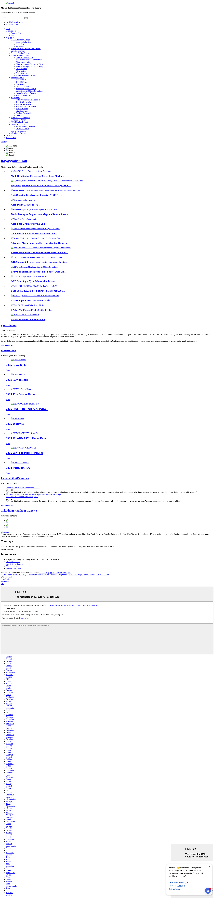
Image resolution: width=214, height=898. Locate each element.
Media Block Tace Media (26, 106)
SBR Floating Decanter (20, 122)
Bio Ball (19, 115)
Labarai (9, 135)
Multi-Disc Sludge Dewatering (25, 575)
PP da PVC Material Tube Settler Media (31, 310)
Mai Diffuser (21, 80)
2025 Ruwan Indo (17, 379)
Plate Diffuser (21, 84)
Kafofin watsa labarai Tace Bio (28, 100)
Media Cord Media (23, 104)
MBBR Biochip (22, 109)
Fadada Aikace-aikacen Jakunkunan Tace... (23, 488)
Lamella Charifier (18, 51)
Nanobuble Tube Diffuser (26, 89)
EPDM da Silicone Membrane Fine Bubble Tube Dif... (38, 271)
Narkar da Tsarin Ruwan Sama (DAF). (26, 49)
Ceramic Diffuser (22, 86)
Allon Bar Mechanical (24, 57)
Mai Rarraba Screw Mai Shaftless (29, 60)
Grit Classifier (21, 69)
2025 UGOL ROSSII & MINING (27, 409)
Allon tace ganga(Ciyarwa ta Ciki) (29, 64)
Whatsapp (5, 581)
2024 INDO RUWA (18, 467)
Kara (8, 370)
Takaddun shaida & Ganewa (19, 510)
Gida (8, 29)
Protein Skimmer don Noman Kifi (28, 319)
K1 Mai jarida (6, 575)
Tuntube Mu (11, 138)
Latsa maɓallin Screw (24, 42)
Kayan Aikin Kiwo (18, 124)
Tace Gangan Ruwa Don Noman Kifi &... (32, 300)
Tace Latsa (20, 46)
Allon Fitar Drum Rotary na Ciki (28, 223)
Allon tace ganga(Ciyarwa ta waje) (29, 66)
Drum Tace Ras (102, 575)
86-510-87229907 (13, 562)
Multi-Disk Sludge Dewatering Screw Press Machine (37, 176)
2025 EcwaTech (16, 365)
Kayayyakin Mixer (18, 120)
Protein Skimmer (22, 129)
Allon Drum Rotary (23, 62)
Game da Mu (11, 31)
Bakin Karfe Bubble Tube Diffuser (29, 91)
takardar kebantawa (13, 568)
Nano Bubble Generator (20, 118)
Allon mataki (21, 71)
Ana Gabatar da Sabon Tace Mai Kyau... (22, 497)
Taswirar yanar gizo (63, 572)
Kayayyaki (10, 37)
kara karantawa (7, 345)
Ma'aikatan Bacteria (18, 133)
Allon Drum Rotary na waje (25, 204)
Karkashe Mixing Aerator (26, 93)
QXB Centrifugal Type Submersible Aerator (33, 281)
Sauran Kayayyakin (18, 131)
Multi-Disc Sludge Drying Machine (81, 575)
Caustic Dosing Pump (58, 575)
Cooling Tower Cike (24, 113)
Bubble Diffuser (17, 78)
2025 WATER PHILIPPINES (24, 453)
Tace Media (15, 98)
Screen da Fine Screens (20, 55)
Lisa (2, 584)
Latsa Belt (20, 44)
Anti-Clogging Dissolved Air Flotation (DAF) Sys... (36, 195)
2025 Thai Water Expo (20, 394)
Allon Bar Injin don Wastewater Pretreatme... (34, 233)
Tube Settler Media (23, 102)
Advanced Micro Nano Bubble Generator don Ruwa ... (39, 243)
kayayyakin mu (14, 161)
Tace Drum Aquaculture (25, 126)
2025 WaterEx (15, 423)
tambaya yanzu (7, 549)
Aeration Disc (43, 575)
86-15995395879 (12, 566)
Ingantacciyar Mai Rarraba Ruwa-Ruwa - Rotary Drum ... (41, 185)
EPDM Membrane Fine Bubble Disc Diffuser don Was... (39, 252)
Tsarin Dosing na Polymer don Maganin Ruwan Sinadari (40, 214)
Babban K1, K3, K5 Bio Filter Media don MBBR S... (38, 290)
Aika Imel (5, 579)
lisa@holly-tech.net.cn (14, 564)
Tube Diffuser (21, 82)
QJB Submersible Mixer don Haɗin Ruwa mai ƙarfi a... (39, 262)
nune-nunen (8, 350)
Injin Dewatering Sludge (20, 40)
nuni (12, 35)
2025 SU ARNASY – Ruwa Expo (26, 438)
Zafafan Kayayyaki (46, 572)
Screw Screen (21, 73)
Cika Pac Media (22, 111)
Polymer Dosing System (20, 53)
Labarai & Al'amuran (15, 478)
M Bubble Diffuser (23, 95)
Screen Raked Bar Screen (26, 75)
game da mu (8, 325)
